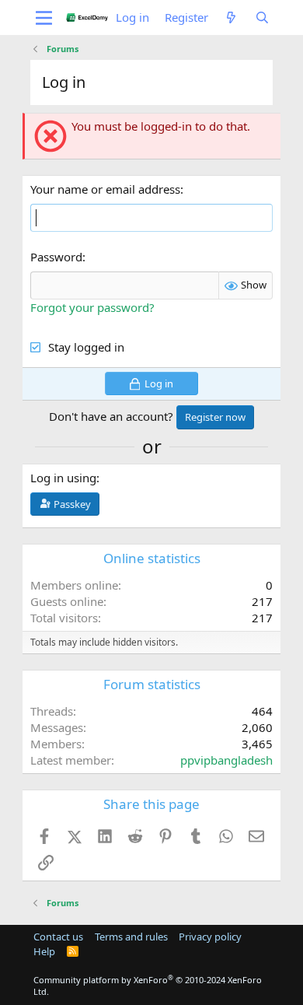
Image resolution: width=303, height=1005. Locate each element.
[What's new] (231, 17)
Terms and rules (131, 937)
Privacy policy (210, 937)
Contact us (58, 937)
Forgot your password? (92, 307)
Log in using (63, 477)
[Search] (261, 17)
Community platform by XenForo (147, 985)
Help (44, 951)
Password (56, 256)
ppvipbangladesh (226, 760)
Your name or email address (105, 189)
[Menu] (44, 17)
